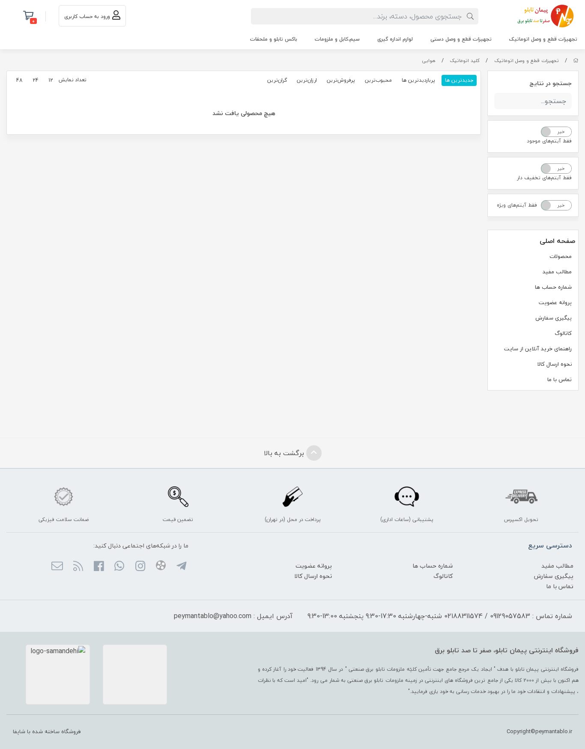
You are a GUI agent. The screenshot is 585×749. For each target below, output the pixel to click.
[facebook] (99, 566)
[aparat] (161, 566)
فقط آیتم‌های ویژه (517, 205)
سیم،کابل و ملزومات (337, 39)
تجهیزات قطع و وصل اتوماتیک (543, 39)
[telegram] (181, 566)
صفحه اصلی (557, 241)
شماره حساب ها (553, 287)
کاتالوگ (563, 333)
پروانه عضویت (555, 302)
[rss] (78, 566)
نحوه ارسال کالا (554, 364)
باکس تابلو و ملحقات (273, 39)
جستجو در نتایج (550, 83)
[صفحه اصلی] (576, 60)
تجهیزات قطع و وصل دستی (461, 39)
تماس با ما (559, 379)
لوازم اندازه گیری (395, 39)
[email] (57, 566)
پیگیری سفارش (553, 318)
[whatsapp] (119, 566)
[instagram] (140, 566)
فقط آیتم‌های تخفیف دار (544, 177)
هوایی (429, 60)
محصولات (560, 256)
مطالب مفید (557, 271)
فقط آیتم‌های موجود (549, 140)
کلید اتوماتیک (465, 60)
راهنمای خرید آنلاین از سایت (538, 348)
